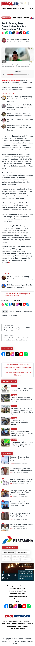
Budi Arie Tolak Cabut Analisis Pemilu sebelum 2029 (21, 525)
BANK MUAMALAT (23, 552)
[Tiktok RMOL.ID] (17, 354)
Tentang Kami (12, 586)
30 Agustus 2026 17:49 (21, 484)
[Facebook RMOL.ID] (3, 354)
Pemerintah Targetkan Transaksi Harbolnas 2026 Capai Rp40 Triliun (20, 504)
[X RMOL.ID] (8, 354)
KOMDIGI (15, 560)
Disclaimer (24, 586)
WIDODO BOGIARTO (21, 39)
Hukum (12, 484)
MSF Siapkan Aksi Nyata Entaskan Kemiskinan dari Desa (20, 286)
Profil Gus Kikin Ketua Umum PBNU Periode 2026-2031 (21, 389)
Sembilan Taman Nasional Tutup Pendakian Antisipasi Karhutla (21, 399)
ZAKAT (12, 311)
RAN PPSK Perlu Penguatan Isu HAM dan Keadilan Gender (21, 422)
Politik (11, 472)
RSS (17, 601)
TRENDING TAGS (10, 547)
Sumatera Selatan (9, 624)
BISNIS (22, 8)
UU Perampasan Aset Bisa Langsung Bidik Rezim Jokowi (21, 469)
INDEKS (9, 8)
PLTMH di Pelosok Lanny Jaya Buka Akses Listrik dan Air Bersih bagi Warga (21, 444)
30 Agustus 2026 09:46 (21, 497)
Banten (30, 624)
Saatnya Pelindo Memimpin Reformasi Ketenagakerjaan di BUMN (21, 459)
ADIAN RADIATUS (9, 552)
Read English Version (20, 18)
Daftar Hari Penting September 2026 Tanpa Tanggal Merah (17, 329)
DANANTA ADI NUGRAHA (9, 315)
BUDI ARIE (6, 556)
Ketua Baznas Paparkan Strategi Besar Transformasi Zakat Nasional (19, 98)
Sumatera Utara (15, 621)
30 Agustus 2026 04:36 (21, 472)
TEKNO (28, 8)
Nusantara (6, 18)
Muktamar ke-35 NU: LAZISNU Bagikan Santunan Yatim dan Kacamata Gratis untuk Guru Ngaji (21, 411)
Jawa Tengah (23, 626)
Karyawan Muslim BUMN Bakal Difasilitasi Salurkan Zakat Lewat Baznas (19, 127)
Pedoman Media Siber (17, 588)
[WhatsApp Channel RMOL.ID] (26, 354)
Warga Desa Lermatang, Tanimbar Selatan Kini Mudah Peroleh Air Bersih (21, 433)
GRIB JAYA (6, 560)
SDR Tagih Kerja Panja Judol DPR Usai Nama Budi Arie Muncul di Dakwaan (21, 492)
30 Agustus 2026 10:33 (20, 519)
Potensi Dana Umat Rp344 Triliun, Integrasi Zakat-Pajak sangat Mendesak (20, 107)
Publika (12, 463)
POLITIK (16, 8)
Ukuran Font (17, 71)
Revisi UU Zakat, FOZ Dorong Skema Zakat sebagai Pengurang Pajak (20, 279)
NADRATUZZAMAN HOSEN (24, 311)
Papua (22, 629)
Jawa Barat (11, 626)
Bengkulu (28, 621)
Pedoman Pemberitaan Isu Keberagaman (17, 597)
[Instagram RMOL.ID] (12, 354)
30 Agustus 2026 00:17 (21, 463)
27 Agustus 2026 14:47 (20, 508)
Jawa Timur (14, 629)
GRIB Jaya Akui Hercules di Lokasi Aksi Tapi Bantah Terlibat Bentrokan (20, 515)
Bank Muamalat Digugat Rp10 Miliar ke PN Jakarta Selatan (21, 480)
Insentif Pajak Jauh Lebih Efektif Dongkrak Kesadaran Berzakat (19, 114)
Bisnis (11, 508)
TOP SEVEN (7, 454)
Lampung (21, 624)
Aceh (5, 621)
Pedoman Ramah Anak (17, 591)
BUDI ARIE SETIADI (18, 556)
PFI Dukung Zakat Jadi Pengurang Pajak (20, 120)
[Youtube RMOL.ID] (21, 354)
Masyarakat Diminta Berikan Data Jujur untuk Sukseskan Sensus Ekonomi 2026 (17, 339)
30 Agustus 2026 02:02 (21, 529)
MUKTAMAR (25, 560)
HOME (4, 8)
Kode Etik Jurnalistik (17, 594)
